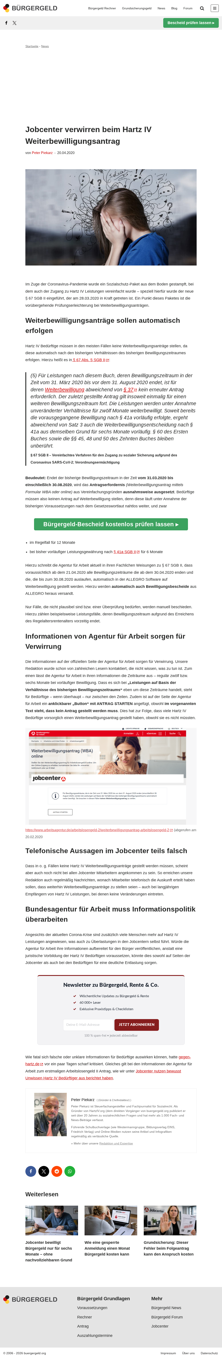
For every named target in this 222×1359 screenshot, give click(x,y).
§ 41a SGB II (125, 552)
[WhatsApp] (69, 1171)
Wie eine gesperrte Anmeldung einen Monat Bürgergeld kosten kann (107, 1248)
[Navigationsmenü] (215, 8)
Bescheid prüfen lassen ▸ (191, 23)
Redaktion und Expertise (116, 1143)
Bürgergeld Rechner (102, 8)
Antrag (83, 1326)
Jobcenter (159, 1326)
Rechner (84, 1317)
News (161, 8)
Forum (188, 8)
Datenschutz (209, 1353)
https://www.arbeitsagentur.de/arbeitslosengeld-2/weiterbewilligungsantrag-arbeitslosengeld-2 (97, 830)
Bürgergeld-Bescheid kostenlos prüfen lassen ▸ (111, 524)
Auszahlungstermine (95, 1335)
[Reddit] (56, 1171)
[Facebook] (6, 23)
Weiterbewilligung (64, 389)
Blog (174, 8)
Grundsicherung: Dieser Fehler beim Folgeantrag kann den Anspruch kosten (169, 1248)
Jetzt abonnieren (136, 1024)
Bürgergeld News (166, 1308)
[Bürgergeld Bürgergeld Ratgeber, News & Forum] (30, 8)
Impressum (168, 1353)
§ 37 (128, 389)
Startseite (31, 46)
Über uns (188, 1353)
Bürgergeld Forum (167, 1317)
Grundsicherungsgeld (137, 8)
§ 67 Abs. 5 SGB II (88, 360)
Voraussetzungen (92, 1308)
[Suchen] (202, 8)
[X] (14, 23)
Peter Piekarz (42, 153)
